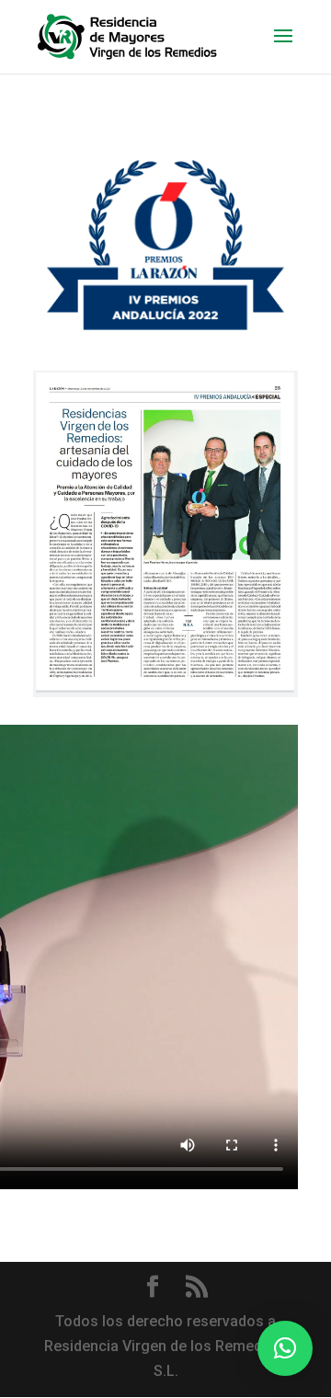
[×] (285, 1348)
